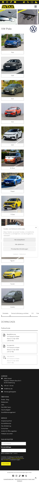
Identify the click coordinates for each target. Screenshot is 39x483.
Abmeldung (7, 459)
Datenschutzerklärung (16, 458)
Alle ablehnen (19, 244)
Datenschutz (23, 254)
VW (32, 313)
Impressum (19, 480)
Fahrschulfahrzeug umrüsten (20, 313)
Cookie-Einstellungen (9, 479)
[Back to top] (35, 478)
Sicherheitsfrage (6, 447)
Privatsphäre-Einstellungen (19, 249)
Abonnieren (6, 463)
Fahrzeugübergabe (10, 391)
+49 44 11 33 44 (8, 385)
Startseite (5, 313)
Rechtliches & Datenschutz (21, 479)
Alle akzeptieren (19, 239)
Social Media (31, 479)
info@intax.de (8, 388)
